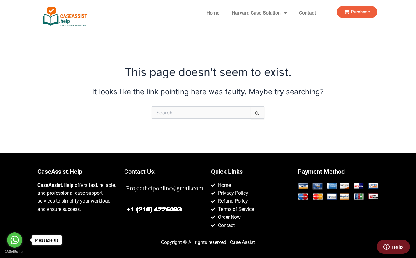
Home (213, 13)
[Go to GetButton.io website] (14, 252)
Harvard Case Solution (256, 13)
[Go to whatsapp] (14, 240)
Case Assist (242, 242)
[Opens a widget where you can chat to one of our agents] (393, 247)
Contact (307, 13)
